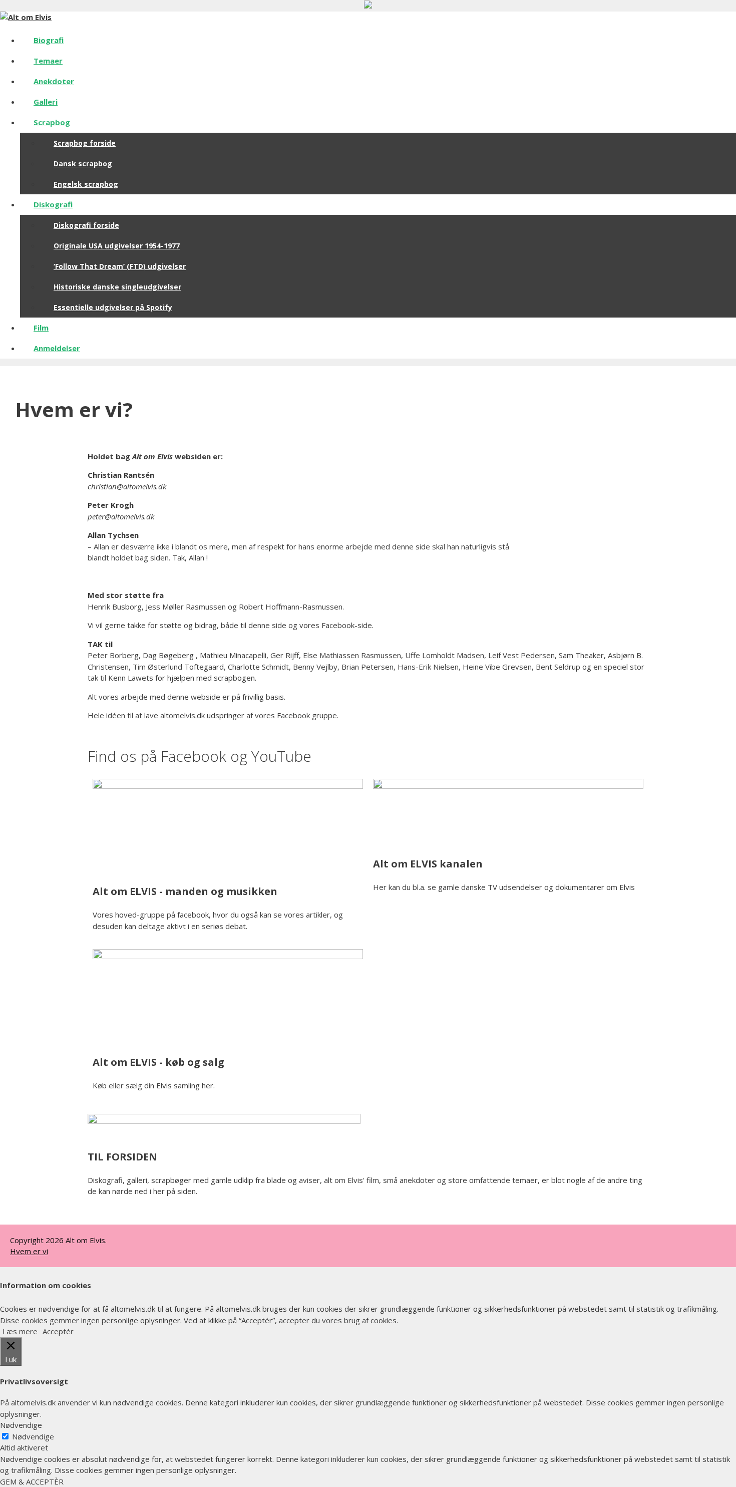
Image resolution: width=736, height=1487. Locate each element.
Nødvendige (33, 1436)
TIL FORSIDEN (122, 1156)
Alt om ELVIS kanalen (428, 863)
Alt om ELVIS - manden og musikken (185, 891)
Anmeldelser (57, 348)
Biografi (49, 40)
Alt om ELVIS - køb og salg (158, 1062)
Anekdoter (54, 81)
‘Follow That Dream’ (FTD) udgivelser (120, 266)
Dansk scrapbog (83, 163)
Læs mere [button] (20, 1331)
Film (41, 328)
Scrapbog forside (85, 143)
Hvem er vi (29, 1251)
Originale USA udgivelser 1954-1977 (117, 245)
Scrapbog (52, 122)
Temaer (48, 61)
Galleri (46, 102)
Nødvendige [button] (21, 1425)
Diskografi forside (86, 225)
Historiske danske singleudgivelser (117, 286)
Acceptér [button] (58, 1331)
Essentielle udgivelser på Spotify (113, 307)
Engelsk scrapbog (86, 184)
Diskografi (53, 204)
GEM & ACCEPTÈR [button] (32, 1481)
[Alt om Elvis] (26, 17)
